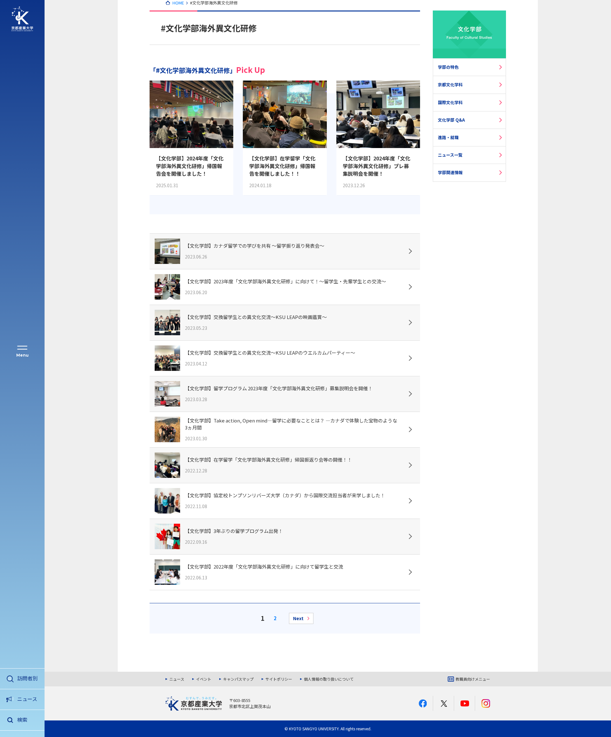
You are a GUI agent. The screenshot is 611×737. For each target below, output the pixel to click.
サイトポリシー (278, 679)
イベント (203, 679)
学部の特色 (448, 67)
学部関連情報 (450, 172)
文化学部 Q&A (451, 120)
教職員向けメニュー (473, 679)
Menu (22, 355)
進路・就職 (448, 137)
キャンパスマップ (238, 679)
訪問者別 (27, 678)
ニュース (27, 699)
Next (298, 618)
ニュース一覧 (450, 155)
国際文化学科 (450, 102)
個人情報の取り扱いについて (329, 679)
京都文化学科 (450, 84)
